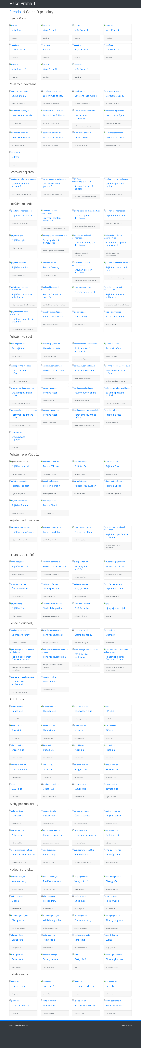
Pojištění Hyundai (20, 466)
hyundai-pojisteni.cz (18, 474)
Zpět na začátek (126, 1025)
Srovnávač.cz (19, 1025)
